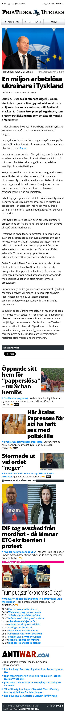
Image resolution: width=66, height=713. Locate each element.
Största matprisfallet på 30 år (24, 615)
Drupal (59, 705)
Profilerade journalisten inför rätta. (23, 441)
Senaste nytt (33, 21)
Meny (54, 21)
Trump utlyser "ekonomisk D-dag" (32, 592)
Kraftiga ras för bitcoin (20, 627)
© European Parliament (51, 71)
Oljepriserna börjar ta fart (22, 621)
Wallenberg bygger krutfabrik (24, 612)
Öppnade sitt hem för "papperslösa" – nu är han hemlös (21, 380)
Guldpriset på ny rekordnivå (23, 624)
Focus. (23, 148)
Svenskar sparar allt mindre (23, 639)
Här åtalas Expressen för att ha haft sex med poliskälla (45, 424)
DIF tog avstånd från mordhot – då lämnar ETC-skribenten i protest (30, 537)
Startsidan (12, 21)
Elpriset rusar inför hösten (22, 609)
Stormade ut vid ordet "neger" (18, 461)
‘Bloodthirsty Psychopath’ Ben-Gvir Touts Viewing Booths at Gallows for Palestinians (31, 691)
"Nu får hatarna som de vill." (20, 551)
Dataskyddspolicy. (29, 708)
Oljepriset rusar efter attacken (25, 633)
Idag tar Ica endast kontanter (24, 642)
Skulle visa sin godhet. (16, 398)
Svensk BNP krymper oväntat (24, 636)
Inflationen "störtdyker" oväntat (26, 618)
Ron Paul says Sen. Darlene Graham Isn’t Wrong (30, 695)
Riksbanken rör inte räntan (23, 630)
